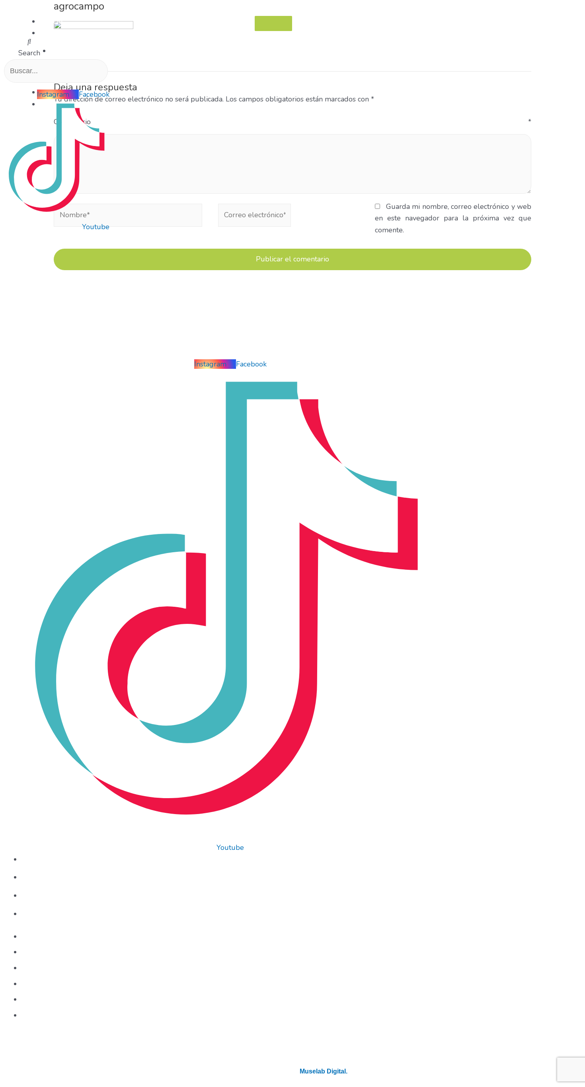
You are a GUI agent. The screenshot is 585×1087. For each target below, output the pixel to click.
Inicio (54, 21)
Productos (62, 33)
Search (29, 53)
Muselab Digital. (323, 1071)
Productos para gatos (91, 51)
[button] (29, 42)
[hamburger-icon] (273, 23)
